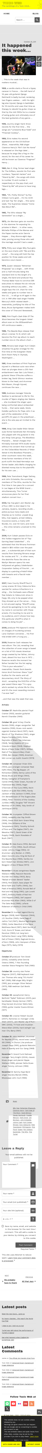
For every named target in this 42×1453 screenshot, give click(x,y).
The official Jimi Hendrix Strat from (22, 1358)
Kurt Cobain (27, 1122)
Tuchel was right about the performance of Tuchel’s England (17, 1332)
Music (15, 1101)
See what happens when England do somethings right (15, 1339)
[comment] (33, 1175)
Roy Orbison (27, 1130)
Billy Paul (16, 1108)
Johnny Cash (17, 1122)
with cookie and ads (11, 1444)
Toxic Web (9, 1415)
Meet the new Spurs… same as (13, 1314)
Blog (35, 14)
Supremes (16, 1132)
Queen (20, 1130)
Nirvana (15, 1125)
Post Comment (25, 1245)
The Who (24, 1132)
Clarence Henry (18, 1110)
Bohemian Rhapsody (27, 1108)
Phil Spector (26, 1127)
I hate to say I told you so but (13, 1326)
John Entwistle (25, 1120)
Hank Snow (24, 1118)
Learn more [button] (34, 1436)
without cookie (34, 1444)
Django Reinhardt (19, 1115)
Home (7, 14)
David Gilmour (26, 1113)
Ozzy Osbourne (24, 1125)
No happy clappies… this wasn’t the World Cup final (17, 1320)
